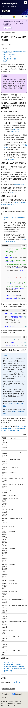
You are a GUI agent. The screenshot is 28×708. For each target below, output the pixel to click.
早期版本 (11, 701)
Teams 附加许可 (11, 79)
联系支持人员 (14, 132)
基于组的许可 (13, 192)
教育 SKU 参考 (8, 671)
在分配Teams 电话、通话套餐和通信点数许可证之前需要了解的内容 (14, 52)
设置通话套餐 (10, 159)
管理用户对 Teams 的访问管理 (12, 664)
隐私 (2, 703)
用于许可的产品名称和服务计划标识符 (14, 669)
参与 (21, 701)
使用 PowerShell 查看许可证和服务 (14, 666)
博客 (16, 701)
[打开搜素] (22, 16)
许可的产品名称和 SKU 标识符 (9, 59)
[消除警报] (25, 2)
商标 (2, 706)
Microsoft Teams (10, 32)
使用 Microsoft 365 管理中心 (9, 55)
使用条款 (19, 703)
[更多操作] (25, 33)
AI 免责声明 (4, 701)
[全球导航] (1, 16)
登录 (26, 17)
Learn (3, 32)
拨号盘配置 (16, 129)
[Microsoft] (14, 17)
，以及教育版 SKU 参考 (12, 430)
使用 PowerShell (6, 57)
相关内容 (4, 61)
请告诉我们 (8, 28)
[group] (14, 274)
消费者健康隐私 (10, 703)
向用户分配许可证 (19, 184)
